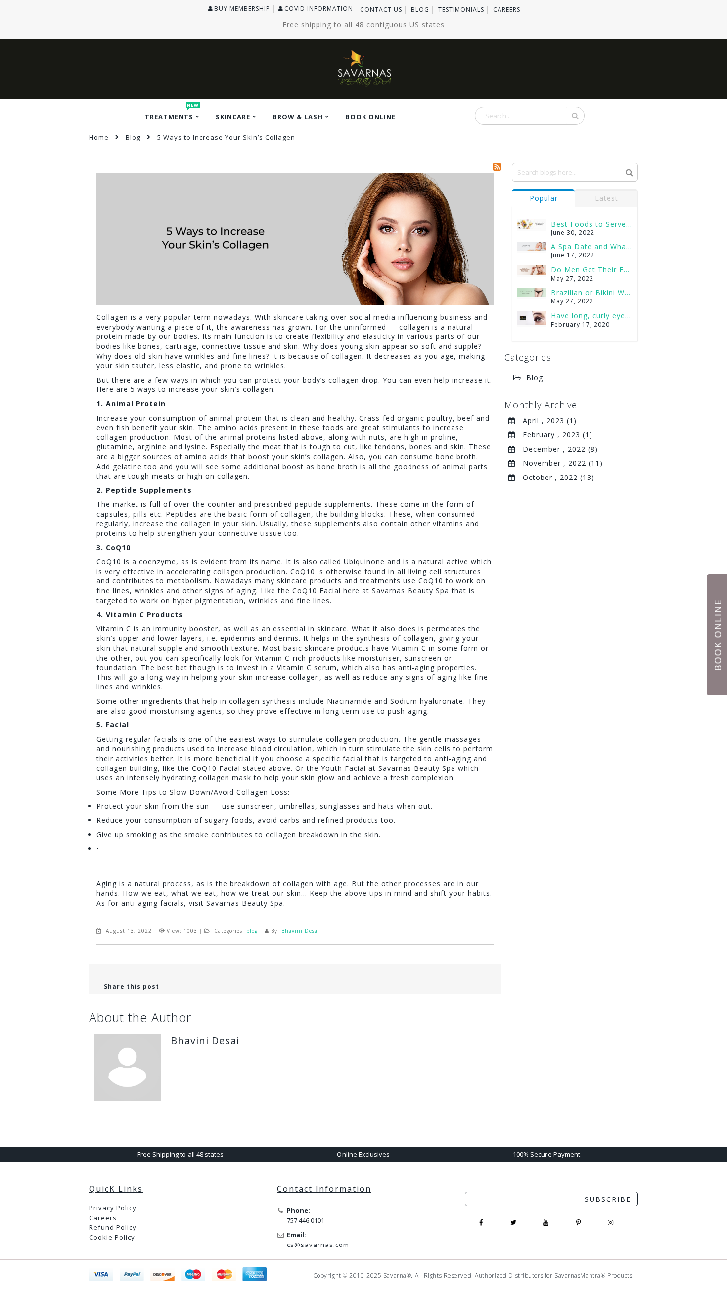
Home (99, 137)
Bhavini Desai (300, 930)
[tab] (543, 198)
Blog (420, 10)
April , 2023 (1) (546, 420)
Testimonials (461, 10)
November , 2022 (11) (559, 463)
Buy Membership (242, 9)
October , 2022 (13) (554, 477)
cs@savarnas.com (318, 1244)
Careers (506, 10)
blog (252, 930)
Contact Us (381, 10)
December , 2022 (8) (556, 449)
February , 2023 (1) (553, 434)
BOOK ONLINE (718, 635)
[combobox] (530, 116)
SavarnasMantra (577, 1275)
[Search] (629, 172)
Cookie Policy (112, 1237)
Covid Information (318, 9)
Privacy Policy (112, 1207)
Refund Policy (112, 1227)
